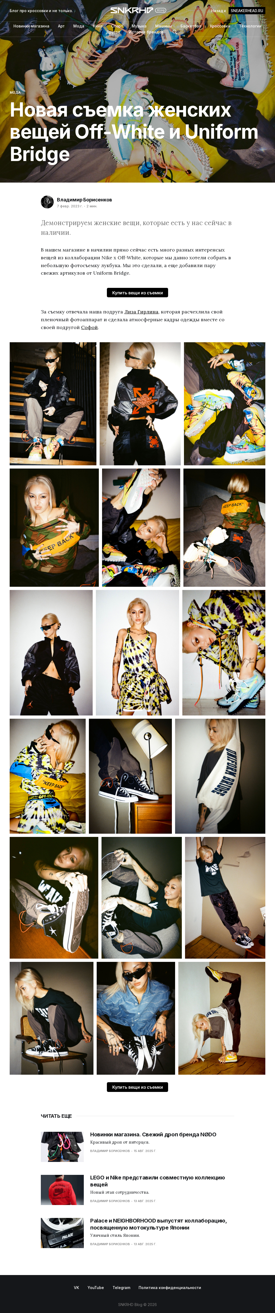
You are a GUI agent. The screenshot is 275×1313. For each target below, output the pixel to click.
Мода (78, 26)
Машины (163, 26)
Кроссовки (220, 26)
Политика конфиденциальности (170, 1287)
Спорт (117, 26)
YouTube (96, 1287)
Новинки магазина (31, 26)
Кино (98, 26)
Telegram (121, 1287)
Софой (89, 327)
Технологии (250, 26)
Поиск (175, 32)
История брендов (146, 32)
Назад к (237, 10)
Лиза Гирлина (141, 312)
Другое (113, 32)
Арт (61, 26)
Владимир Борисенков (84, 199)
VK (76, 1287)
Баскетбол (190, 26)
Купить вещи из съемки (137, 292)
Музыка (139, 26)
